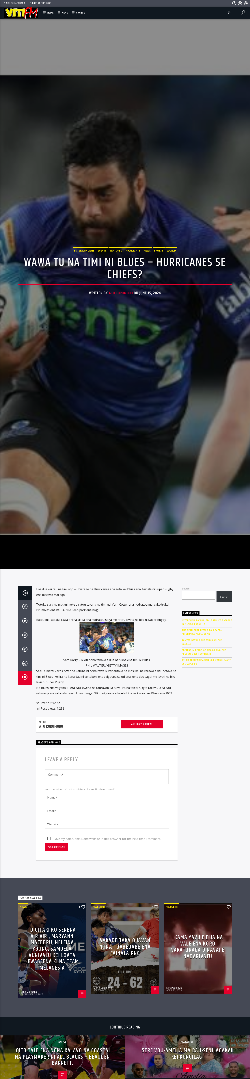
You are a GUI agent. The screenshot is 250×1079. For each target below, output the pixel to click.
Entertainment (84, 275)
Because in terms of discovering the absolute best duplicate (204, 705)
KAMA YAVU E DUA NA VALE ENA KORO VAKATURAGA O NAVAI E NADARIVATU (198, 1000)
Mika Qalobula (29, 1044)
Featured (116, 275)
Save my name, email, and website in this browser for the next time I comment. (107, 892)
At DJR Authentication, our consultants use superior (206, 715)
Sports (159, 275)
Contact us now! (41, 3)
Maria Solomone (103, 1040)
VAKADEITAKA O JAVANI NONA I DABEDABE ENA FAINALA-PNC (125, 1000)
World (171, 275)
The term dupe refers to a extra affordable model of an (202, 685)
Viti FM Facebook (15, 3)
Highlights (133, 275)
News (65, 12)
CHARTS (80, 12)
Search (186, 641)
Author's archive (141, 777)
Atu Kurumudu (121, 317)
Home (50, 12)
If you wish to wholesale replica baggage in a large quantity (207, 675)
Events (102, 275)
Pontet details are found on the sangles (202, 695)
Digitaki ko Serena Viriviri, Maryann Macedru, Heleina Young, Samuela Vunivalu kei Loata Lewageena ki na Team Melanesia (52, 1002)
